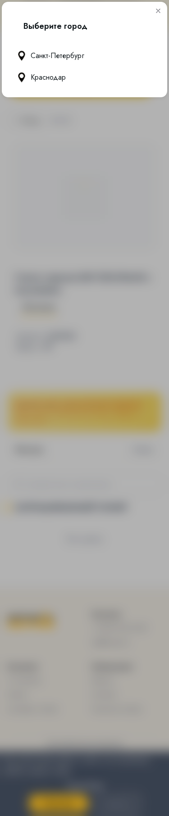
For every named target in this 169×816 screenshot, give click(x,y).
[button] (158, 11)
